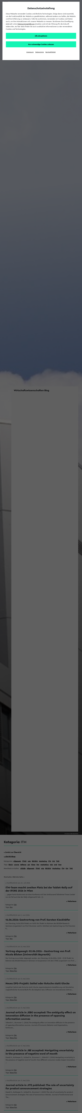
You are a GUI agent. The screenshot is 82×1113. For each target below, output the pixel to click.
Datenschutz (39, 52)
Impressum (30, 52)
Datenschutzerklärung (26, 24)
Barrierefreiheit (50, 52)
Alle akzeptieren (41, 36)
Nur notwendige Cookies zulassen (41, 44)
